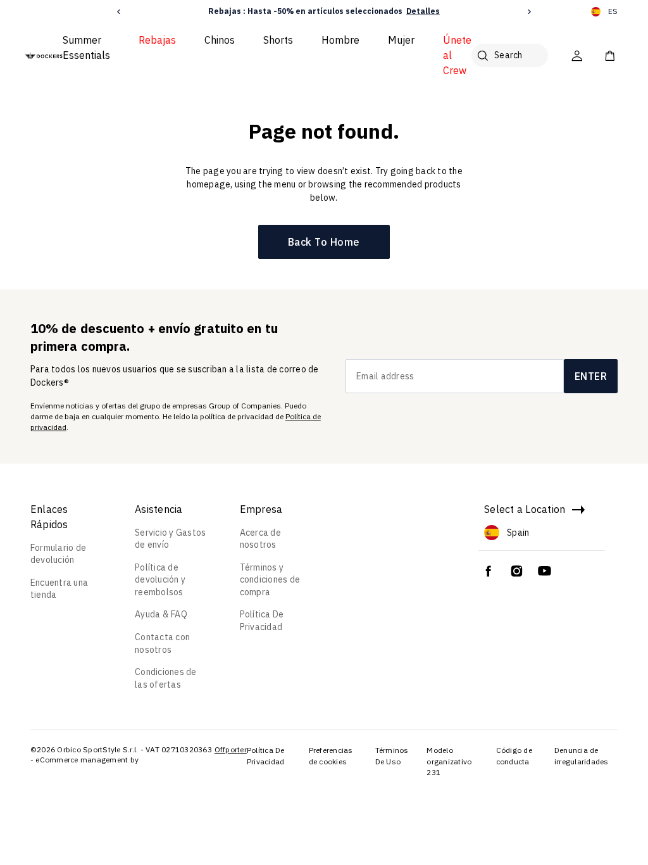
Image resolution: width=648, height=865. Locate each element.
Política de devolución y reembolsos (160, 580)
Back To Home (324, 242)
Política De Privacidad (262, 621)
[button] (118, 11)
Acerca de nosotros (260, 539)
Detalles (423, 11)
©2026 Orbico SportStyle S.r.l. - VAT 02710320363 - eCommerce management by (121, 754)
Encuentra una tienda (59, 589)
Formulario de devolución (58, 554)
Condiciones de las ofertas (166, 678)
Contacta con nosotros (162, 643)
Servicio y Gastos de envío (170, 539)
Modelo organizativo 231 (449, 761)
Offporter (231, 749)
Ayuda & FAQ (161, 614)
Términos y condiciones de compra (270, 580)
